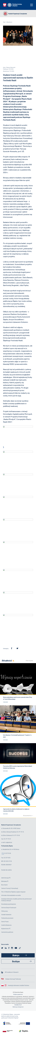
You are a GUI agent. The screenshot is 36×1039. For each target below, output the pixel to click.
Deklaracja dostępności (18, 1007)
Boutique (16, 961)
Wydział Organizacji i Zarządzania (17, 14)
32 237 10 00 (7, 853)
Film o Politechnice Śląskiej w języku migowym (13, 892)
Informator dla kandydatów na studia (11, 895)
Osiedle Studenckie (6, 914)
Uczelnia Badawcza (6, 925)
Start (4, 22)
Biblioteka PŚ (4, 881)
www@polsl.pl (18, 1004)
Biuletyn (15, 955)
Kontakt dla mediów (6, 870)
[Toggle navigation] (31, 5)
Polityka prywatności (18, 994)
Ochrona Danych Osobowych (8, 907)
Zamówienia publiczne (7, 932)
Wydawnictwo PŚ (5, 928)
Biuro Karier (4, 885)
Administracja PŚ (5, 878)
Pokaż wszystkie (29, 660)
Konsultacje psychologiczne (8, 904)
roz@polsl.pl (8, 842)
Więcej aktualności (27, 815)
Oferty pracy (4, 911)
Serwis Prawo (5, 921)
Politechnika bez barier (7, 918)
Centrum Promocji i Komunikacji (9, 888)
